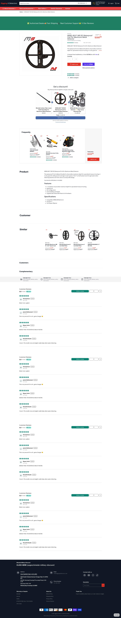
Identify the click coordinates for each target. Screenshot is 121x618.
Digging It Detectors (58, 613)
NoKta (18, 598)
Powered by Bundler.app (60, 122)
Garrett (18, 596)
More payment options (88, 68)
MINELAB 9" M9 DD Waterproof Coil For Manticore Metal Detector (60, 109)
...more (100, 50)
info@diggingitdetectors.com (60, 573)
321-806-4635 (57, 583)
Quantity (69, 56)
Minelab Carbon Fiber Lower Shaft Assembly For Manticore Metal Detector (44, 109)
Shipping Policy (49, 596)
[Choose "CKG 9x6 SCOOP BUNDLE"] (41, 136)
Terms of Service (50, 601)
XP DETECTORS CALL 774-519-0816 (25, 601)
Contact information (73, 615)
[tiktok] (97, 575)
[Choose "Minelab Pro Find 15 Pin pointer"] (57, 136)
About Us (48, 591)
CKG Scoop (19, 603)
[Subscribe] (103, 585)
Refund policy (46, 615)
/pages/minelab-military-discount (40, 565)
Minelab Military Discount (23, 562)
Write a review (80, 291)
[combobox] (55, 3)
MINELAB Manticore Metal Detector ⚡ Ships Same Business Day (77, 109)
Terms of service (59, 615)
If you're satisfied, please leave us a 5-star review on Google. (90, 594)
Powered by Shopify (65, 613)
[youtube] (88, 575)
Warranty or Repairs (22, 591)
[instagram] (93, 575)
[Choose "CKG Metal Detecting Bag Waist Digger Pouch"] (73, 136)
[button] (70, 42)
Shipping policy (66, 615)
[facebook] (84, 575)
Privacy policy (52, 615)
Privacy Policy (49, 598)
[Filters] (93, 291)
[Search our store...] (89, 3)
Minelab (18, 594)
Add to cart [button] (60, 118)
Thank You (79, 591)
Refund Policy (49, 594)
